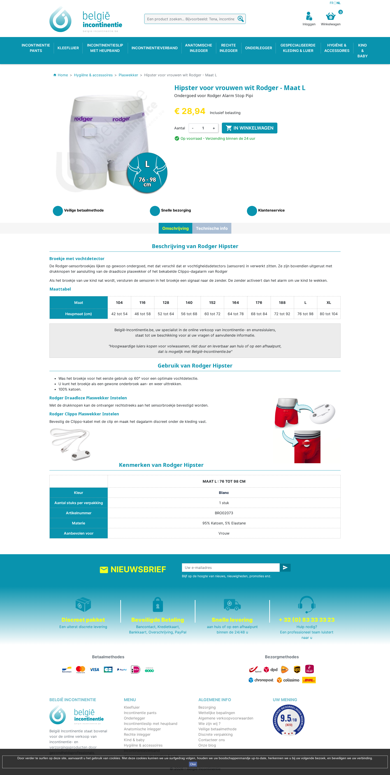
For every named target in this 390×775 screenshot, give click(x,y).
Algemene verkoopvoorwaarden (225, 718)
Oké (193, 764)
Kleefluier (132, 707)
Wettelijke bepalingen (216, 712)
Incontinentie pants (140, 712)
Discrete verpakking (215, 734)
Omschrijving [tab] (175, 228)
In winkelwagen (250, 128)
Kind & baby (134, 740)
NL (339, 3)
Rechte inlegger (137, 734)
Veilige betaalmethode (217, 729)
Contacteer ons (211, 740)
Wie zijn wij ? (209, 723)
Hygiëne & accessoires (143, 745)
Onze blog (207, 745)
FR (332, 3)
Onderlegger (134, 718)
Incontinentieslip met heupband (150, 723)
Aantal (179, 128)
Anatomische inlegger (142, 729)
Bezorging (207, 707)
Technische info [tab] (212, 228)
